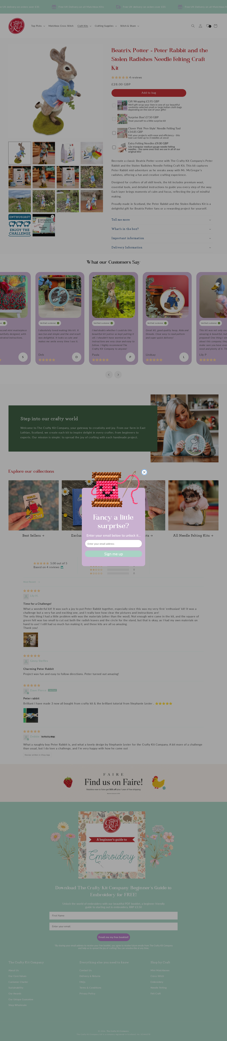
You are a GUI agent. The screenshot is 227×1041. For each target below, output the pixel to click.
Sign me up (113, 553)
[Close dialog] (144, 472)
